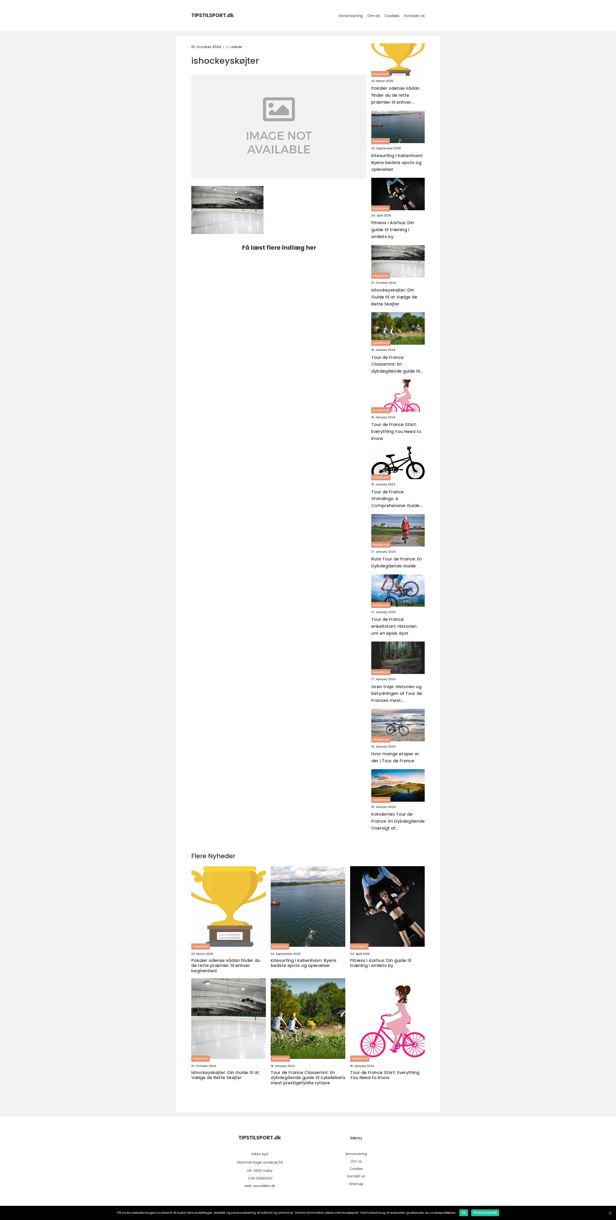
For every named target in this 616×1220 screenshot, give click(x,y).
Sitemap (356, 1184)
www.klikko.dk (264, 1185)
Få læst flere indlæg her (279, 247)
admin (236, 47)
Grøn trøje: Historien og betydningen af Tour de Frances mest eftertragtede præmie (396, 694)
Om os (373, 16)
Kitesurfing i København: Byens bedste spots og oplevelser (397, 162)
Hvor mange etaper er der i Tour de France (395, 757)
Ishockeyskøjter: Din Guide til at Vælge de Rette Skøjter (394, 297)
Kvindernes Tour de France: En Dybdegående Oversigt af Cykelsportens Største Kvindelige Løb (398, 821)
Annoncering (350, 16)
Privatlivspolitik (485, 1213)
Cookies (392, 16)
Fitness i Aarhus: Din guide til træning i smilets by (392, 230)
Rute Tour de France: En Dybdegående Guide (396, 562)
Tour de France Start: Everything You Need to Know (396, 431)
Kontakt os (414, 16)
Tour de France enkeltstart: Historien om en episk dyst (394, 626)
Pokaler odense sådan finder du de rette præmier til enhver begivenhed (395, 95)
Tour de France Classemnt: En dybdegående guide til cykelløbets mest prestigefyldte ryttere (395, 364)
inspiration (380, 74)
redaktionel (381, 343)
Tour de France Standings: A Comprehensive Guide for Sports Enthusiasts (395, 499)
